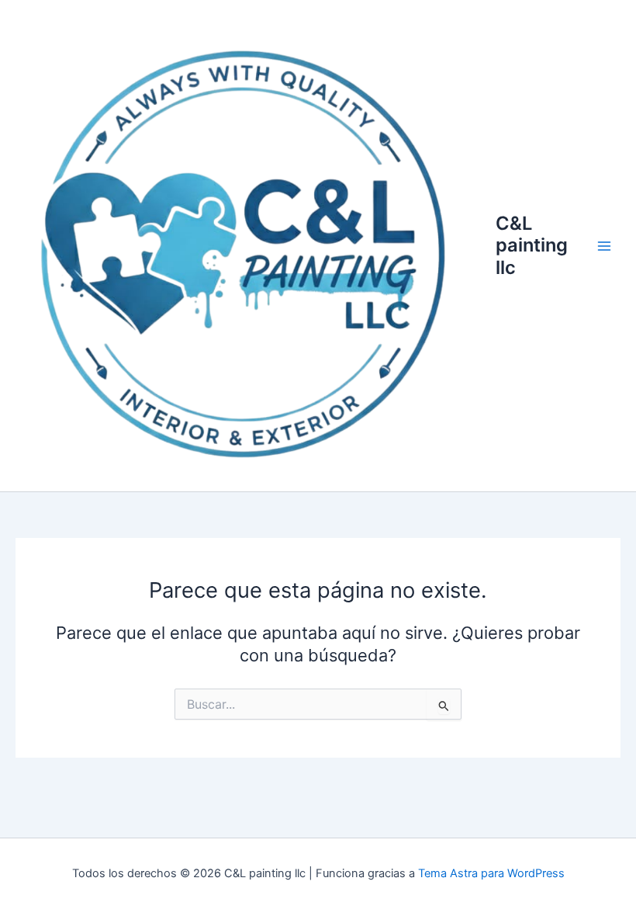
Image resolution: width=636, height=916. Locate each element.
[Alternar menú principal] (604, 246)
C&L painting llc (532, 245)
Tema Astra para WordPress (491, 873)
